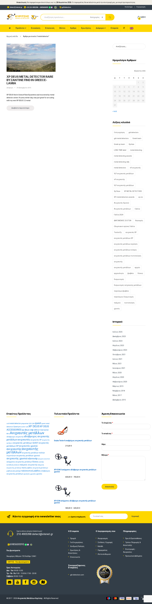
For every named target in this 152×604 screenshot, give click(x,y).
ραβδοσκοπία (11, 471)
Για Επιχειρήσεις (76, 542)
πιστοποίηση (129, 303)
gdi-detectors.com (77, 575)
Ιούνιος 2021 (117, 359)
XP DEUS (33, 426)
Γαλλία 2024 (118, 215)
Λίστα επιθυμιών (104, 554)
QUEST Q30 (24, 427)
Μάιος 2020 (117, 373)
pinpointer (24, 423)
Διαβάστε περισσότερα (20, 108)
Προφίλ (73, 538)
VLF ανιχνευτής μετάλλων (124, 185)
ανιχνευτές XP (131, 232)
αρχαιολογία (119, 273)
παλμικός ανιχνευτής (29, 465)
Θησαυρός (139, 220)
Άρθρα (73, 28)
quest (38, 423)
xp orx (140, 197)
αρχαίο (137, 267)
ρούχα (18, 471)
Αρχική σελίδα (12, 36)
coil (8, 423)
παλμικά (117, 303)
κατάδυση (10, 465)
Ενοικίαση (35, 28)
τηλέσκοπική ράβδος (30, 471)
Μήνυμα (105, 455)
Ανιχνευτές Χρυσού (121, 203)
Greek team (137, 138)
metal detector (15, 423)
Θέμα (103, 444)
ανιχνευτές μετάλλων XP (123, 238)
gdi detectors (133, 132)
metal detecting (136, 150)
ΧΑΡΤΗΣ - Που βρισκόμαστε (18, 562)
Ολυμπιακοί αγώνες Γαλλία (124, 226)
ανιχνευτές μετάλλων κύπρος (125, 250)
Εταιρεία (114, 28)
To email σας (107, 433)
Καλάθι (100, 546)
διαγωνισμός (119, 279)
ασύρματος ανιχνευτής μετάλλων (19, 462)
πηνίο (24, 468)
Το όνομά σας (107, 423)
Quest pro (17, 427)
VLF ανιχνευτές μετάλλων (124, 174)
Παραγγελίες (102, 550)
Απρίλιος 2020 (118, 377)
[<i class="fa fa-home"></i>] (10, 28)
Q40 (33, 423)
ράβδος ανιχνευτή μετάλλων (37, 468)
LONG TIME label (120, 150)
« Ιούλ (115, 111)
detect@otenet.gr (16, 7)
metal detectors (120, 168)
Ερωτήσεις (86, 28)
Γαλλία (137, 209)
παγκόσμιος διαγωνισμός (124, 297)
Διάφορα (101, 28)
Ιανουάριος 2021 (119, 368)
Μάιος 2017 (117, 395)
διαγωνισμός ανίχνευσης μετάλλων (127, 285)
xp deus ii (26, 430)
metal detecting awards (123, 156)
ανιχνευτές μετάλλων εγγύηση (125, 244)
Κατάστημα (129, 7)
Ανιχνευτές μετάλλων (122, 209)
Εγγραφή (109, 542)
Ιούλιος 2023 (117, 341)
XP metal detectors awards (124, 197)
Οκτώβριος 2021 (119, 354)
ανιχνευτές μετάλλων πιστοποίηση (127, 256)
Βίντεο (62, 28)
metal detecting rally (121, 162)
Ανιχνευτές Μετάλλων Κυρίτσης (30, 598)
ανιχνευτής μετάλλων (122, 267)
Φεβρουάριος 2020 (120, 382)
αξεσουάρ (33, 458)
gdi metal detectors (121, 138)
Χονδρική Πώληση (77, 546)
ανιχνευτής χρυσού (17, 458)
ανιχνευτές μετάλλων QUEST (25, 443)
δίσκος (140, 273)
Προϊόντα (21, 28)
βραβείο (131, 273)
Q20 (30, 423)
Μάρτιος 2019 (118, 386)
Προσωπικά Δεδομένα (133, 556)
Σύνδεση (101, 542)
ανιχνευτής (118, 262)
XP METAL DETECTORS (133, 191)
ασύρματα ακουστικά (44, 459)
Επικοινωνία (75, 557)
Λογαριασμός (140, 7)
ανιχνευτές (23, 439)
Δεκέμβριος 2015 (119, 400)
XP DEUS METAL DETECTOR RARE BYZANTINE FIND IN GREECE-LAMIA (30, 80)
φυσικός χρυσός (30, 474)
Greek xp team (119, 144)
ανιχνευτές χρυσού (28, 446)
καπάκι (41, 462)
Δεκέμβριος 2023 (119, 336)
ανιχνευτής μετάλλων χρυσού (28, 456)
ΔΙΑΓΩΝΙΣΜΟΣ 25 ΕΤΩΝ (122, 220)
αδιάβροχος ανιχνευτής (15, 437)
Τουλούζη (118, 232)
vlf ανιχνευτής (119, 179)
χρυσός (117, 309)
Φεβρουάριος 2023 (120, 350)
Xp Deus (117, 191)
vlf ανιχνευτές (135, 168)
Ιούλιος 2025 (117, 332)
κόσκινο (16, 465)
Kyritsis (131, 144)
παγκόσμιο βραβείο (121, 291)
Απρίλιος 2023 (118, 345)
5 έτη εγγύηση (119, 132)
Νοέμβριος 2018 (119, 391)
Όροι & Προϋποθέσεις (133, 538)
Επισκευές (50, 28)
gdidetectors (66, 7)
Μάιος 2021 (117, 364)
